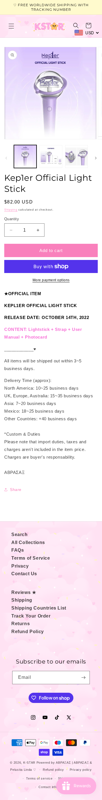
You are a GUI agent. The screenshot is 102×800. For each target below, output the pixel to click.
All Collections (28, 542)
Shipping (11, 209)
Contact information (54, 787)
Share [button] (16, 489)
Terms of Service (30, 558)
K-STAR (29, 762)
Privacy (20, 566)
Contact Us (24, 573)
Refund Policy (27, 631)
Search (19, 534)
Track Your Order (31, 616)
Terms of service (39, 778)
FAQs (17, 550)
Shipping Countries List (38, 608)
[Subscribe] (83, 677)
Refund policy (53, 769)
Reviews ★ (23, 592)
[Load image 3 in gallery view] (76, 156)
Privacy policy (81, 769)
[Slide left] (6, 158)
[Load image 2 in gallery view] (50, 156)
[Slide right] (96, 158)
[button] (11, 26)
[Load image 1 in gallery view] (25, 156)
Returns (20, 623)
